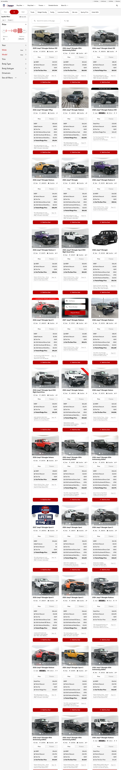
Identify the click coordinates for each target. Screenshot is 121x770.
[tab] (39, 57)
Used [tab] (23, 12)
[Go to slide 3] (45, 44)
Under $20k (95, 12)
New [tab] (5, 12)
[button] (34, 36)
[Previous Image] (34, 36)
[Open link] (102, 113)
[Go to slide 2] (43, 44)
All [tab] (14, 12)
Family (52, 12)
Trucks (32, 12)
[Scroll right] (57, 51)
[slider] (3, 30)
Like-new (74, 12)
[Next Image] (56, 36)
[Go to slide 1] (40, 44)
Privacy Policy (75, 316)
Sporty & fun (84, 12)
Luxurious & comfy (63, 12)
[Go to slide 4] (48, 44)
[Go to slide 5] (51, 44)
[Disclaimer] (34, 62)
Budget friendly (42, 12)
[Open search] (117, 5)
